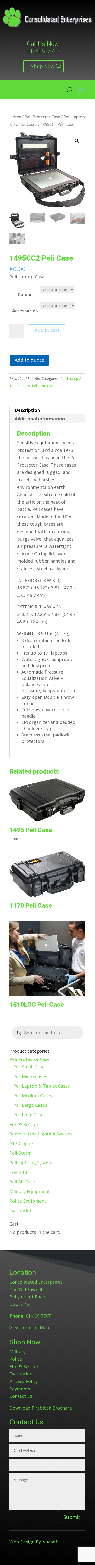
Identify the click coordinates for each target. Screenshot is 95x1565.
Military (18, 1352)
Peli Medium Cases (32, 1095)
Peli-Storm (21, 1153)
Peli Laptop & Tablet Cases (41, 1086)
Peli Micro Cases (30, 1076)
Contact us (21, 1396)
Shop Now (43, 66)
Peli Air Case (22, 1182)
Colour (25, 294)
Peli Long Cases (29, 1115)
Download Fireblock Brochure (41, 1408)
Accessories (25, 311)
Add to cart (47, 330)
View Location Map (29, 1328)
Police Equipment (28, 1201)
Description (27, 410)
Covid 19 (18, 1172)
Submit (71, 1517)
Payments (20, 1389)
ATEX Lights (22, 1143)
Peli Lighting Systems (32, 1163)
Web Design (22, 1542)
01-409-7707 (43, 51)
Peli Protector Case (42, 117)
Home (15, 117)
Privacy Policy (24, 1381)
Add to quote (29, 360)
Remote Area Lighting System (41, 1134)
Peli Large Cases (30, 1105)
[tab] (47, 410)
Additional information (40, 419)
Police (16, 1359)
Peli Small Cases (30, 1067)
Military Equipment (30, 1191)
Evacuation (21, 1210)
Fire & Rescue (24, 1124)
